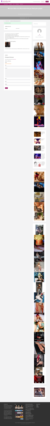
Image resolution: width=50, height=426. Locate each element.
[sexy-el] (39, 317)
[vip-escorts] (39, 186)
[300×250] (39, 46)
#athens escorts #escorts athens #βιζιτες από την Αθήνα (29, 406)
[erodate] (39, 90)
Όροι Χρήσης (23, 422)
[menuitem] (36, 1)
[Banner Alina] (39, 307)
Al (39, 34)
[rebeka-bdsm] (39, 326)
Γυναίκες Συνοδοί (21, 14)
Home (16, 422)
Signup (43, 1)
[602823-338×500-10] (39, 348)
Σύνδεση (47, 1)
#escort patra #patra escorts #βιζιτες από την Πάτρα (30, 409)
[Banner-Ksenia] (39, 297)
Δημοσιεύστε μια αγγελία (37, 1)
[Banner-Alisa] (39, 239)
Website (6, 84)
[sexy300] (39, 248)
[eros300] (39, 121)
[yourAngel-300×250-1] (39, 65)
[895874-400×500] (39, 360)
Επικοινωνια (33, 422)
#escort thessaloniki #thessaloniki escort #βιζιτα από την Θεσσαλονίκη (29, 413)
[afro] (39, 229)
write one (14, 59)
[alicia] (39, 287)
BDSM (26, 417)
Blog (21, 422)
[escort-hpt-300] (39, 207)
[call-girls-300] (39, 110)
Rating (6, 62)
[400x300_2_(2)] (39, 379)
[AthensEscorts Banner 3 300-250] (39, 73)
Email (6, 81)
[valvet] (39, 82)
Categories (18, 422)
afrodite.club (6, 1)
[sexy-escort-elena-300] (39, 216)
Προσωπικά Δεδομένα (28, 422)
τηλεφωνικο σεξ (27, 419)
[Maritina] (39, 176)
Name (6, 78)
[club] (39, 256)
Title (5, 65)
